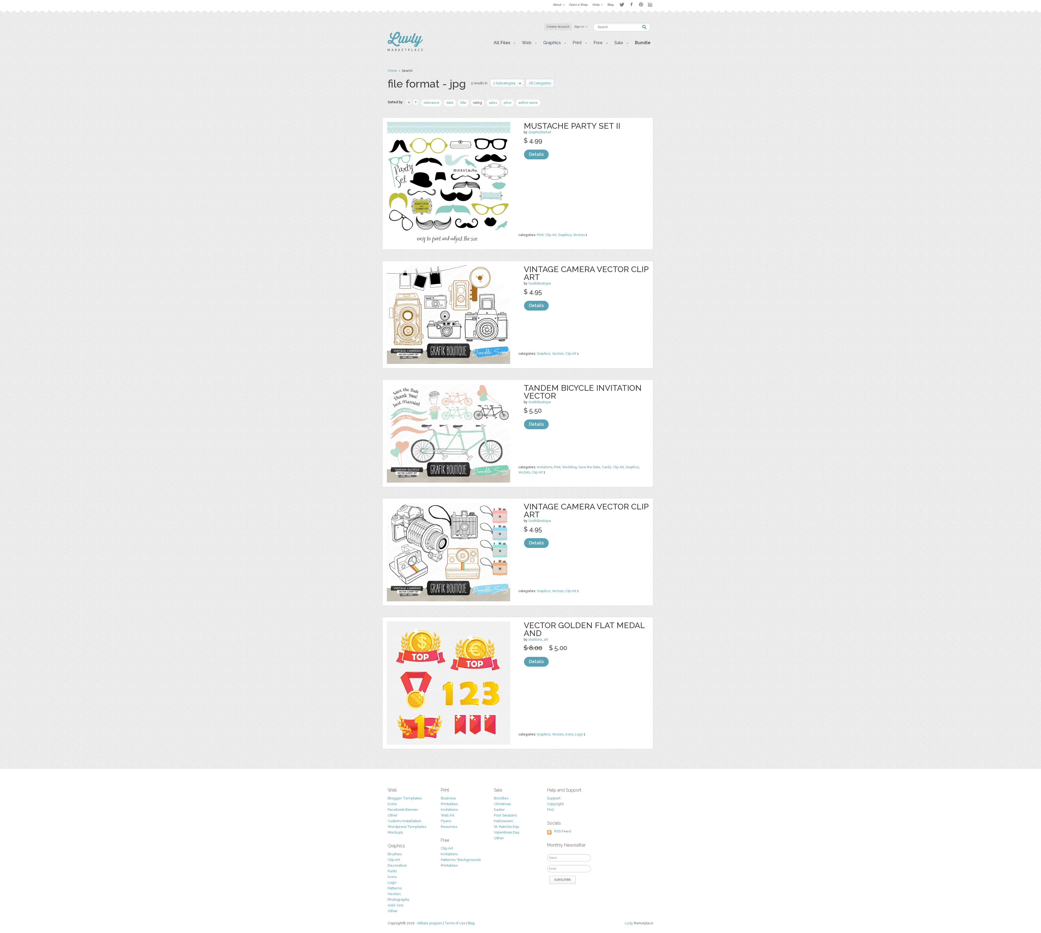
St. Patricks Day (506, 827)
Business (448, 798)
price (508, 103)
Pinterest (641, 4)
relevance (431, 103)
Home (392, 71)
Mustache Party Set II (572, 126)
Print (540, 235)
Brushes (394, 854)
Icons (569, 734)
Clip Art (550, 235)
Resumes (449, 827)
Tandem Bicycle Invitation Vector (583, 392)
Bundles (501, 798)
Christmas (502, 804)
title (463, 103)
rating (477, 103)
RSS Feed (562, 831)
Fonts (392, 871)
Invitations (544, 467)
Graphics (564, 235)
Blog (471, 923)
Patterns (394, 888)
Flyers (446, 821)
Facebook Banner (403, 810)
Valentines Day (506, 832)
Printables (449, 804)
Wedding (569, 467)
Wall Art (447, 815)
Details (536, 154)
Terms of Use (455, 923)
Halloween (503, 821)
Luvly (629, 923)
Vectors (579, 235)
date (450, 103)
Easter (499, 810)
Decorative (397, 865)
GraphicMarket (539, 132)
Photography (398, 900)
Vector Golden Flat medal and (584, 629)
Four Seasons (505, 815)
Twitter (622, 4)
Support (553, 798)
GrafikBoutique (539, 283)
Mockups (395, 832)
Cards (606, 467)
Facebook (631, 4)
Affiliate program (429, 923)
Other (393, 815)
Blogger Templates (405, 798)
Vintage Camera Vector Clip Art (586, 273)
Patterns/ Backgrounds (461, 860)
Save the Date (589, 467)
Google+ (650, 4)
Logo (579, 734)
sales (493, 103)
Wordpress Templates (407, 827)
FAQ (550, 810)
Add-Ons (395, 905)
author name (528, 103)
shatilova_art (538, 639)
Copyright (555, 804)
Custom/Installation (404, 821)
